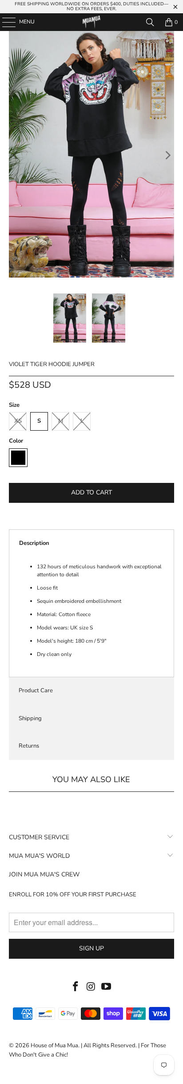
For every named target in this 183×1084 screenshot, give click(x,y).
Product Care (36, 690)
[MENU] (4, 22)
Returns (29, 746)
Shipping (30, 718)
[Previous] (15, 155)
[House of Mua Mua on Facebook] (75, 987)
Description (34, 543)
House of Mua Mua (54, 1045)
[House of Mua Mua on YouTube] (106, 987)
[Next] (167, 155)
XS (18, 421)
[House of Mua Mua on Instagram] (91, 987)
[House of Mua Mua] (91, 22)
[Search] (150, 22)
